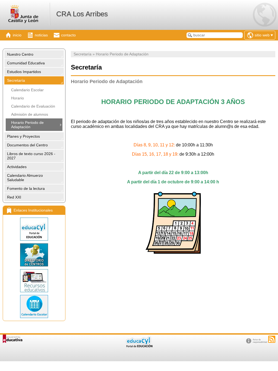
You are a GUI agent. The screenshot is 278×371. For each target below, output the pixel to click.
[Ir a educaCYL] (139, 346)
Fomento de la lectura (26, 188)
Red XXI (14, 197)
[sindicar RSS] (271, 339)
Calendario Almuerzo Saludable (25, 177)
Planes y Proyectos (23, 136)
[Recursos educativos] (34, 280)
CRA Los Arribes (82, 14)
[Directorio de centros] (34, 254)
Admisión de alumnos (29, 114)
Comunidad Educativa (26, 63)
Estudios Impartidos (24, 72)
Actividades (17, 167)
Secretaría (16, 80)
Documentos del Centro (27, 145)
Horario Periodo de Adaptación (27, 124)
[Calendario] (34, 306)
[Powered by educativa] (13, 339)
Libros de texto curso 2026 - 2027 (31, 156)
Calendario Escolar (27, 90)
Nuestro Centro (20, 54)
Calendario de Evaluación (33, 106)
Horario (17, 98)
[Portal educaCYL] (34, 229)
